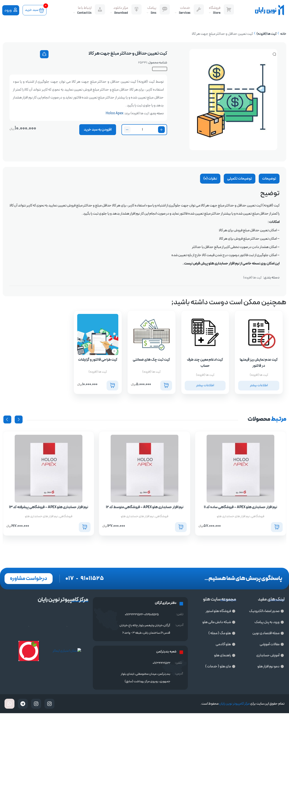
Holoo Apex (114, 113)
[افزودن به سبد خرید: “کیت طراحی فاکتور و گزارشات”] (112, 385)
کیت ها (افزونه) (266, 34)
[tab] (269, 179)
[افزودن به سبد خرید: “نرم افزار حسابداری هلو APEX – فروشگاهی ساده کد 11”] (277, 527)
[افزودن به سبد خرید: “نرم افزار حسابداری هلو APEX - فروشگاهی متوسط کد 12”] (181, 527)
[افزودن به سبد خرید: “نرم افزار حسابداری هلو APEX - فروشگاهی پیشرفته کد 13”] (85, 527)
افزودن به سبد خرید (98, 129)
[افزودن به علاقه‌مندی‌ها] (159, 69)
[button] (7, 419)
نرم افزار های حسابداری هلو (233, 516)
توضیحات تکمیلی (239, 178)
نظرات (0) (210, 178)
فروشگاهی (257, 516)
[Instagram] (49, 704)
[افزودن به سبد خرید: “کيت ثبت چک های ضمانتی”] (166, 385)
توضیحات (269, 178)
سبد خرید (32, 10)
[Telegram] (23, 704)
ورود (9, 10)
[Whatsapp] (9, 704)
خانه (283, 34)
